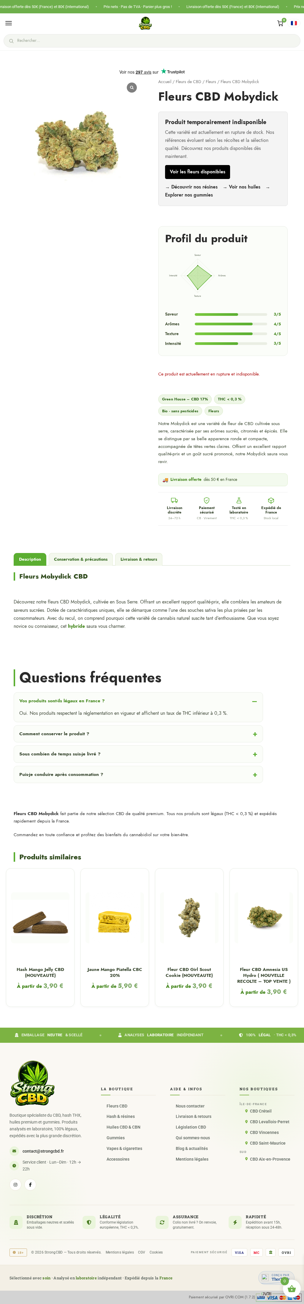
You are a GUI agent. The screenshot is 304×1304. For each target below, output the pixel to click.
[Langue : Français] (293, 23)
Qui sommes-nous (193, 1137)
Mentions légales (192, 1159)
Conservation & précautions (80, 559)
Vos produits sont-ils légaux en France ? (62, 701)
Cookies (156, 1252)
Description (30, 559)
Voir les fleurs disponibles (197, 172)
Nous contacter (190, 1106)
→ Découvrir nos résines (192, 187)
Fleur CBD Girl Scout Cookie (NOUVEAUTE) (189, 972)
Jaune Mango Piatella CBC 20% (115, 972)
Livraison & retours (139, 559)
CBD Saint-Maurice (268, 1143)
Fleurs (211, 82)
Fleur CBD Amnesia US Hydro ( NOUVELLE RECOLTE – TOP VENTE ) (264, 975)
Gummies (116, 1137)
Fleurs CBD (117, 1106)
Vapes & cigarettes (124, 1148)
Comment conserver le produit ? (54, 734)
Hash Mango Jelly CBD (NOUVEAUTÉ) (40, 972)
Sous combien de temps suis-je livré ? (60, 754)
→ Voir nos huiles (242, 187)
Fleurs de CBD (188, 82)
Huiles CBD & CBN (123, 1127)
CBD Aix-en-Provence (270, 1159)
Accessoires (118, 1159)
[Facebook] (30, 1185)
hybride (76, 626)
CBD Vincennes (264, 1132)
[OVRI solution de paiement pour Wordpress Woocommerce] (279, 1297)
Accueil (164, 82)
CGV (141, 1252)
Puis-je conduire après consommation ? (61, 774)
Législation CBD (191, 1127)
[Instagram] (15, 1185)
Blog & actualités (192, 1148)
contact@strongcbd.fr (43, 1151)
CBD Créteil (261, 1111)
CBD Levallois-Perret (269, 1121)
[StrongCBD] (32, 1083)
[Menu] (9, 23)
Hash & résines (121, 1116)
